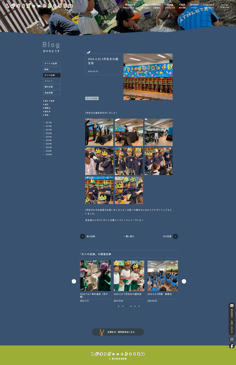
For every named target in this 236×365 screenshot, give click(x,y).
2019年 (49, 129)
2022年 (49, 140)
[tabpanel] (95, 281)
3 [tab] (127, 306)
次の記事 (167, 236)
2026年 (49, 154)
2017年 (49, 122)
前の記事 (91, 236)
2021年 (49, 136)
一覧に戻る (129, 236)
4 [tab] (131, 306)
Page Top (232, 359)
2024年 (49, 147)
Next (184, 281)
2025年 (49, 151)
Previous (74, 281)
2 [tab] (123, 306)
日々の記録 (92, 98)
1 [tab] (119, 306)
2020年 (49, 133)
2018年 (49, 126)
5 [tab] (135, 306)
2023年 (49, 143)
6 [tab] (139, 306)
